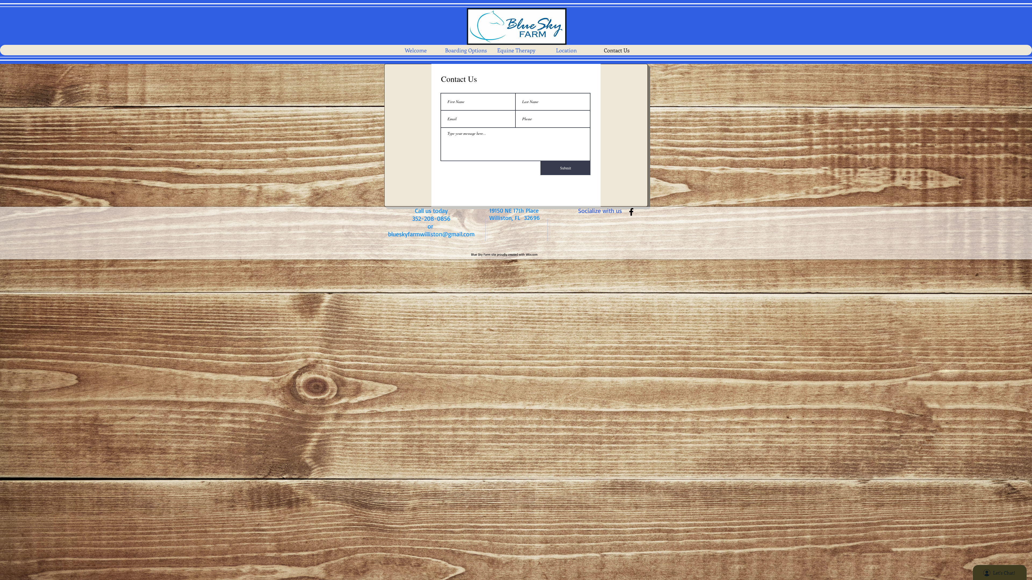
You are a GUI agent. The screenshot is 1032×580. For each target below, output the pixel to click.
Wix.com (532, 254)
